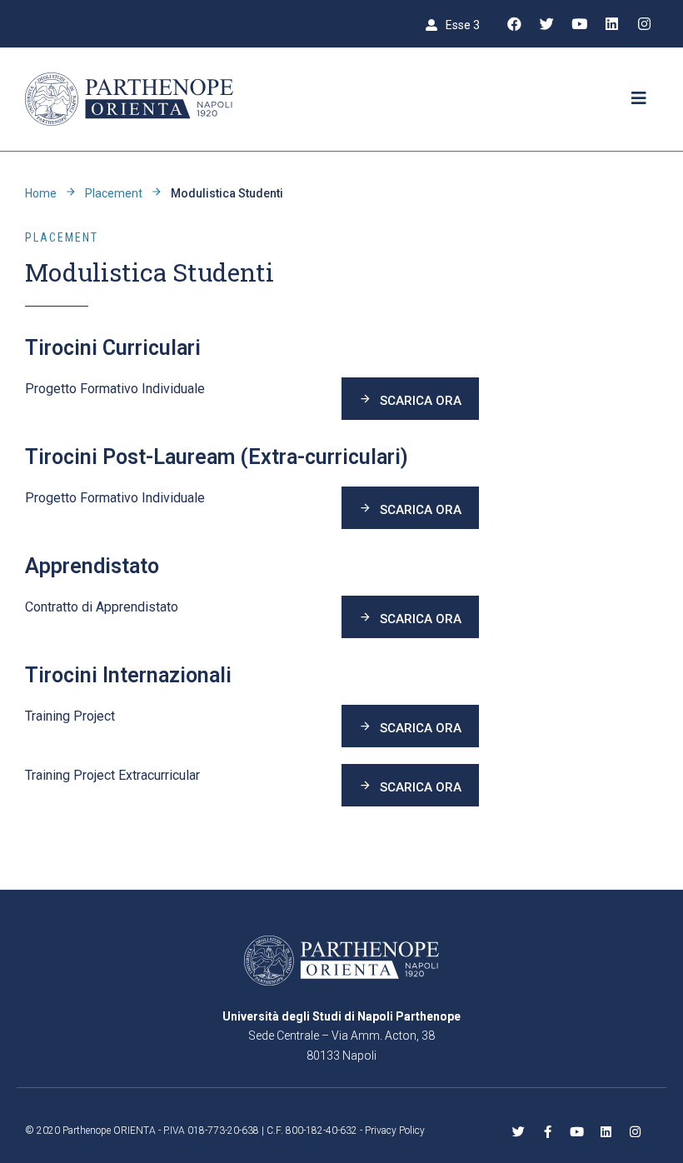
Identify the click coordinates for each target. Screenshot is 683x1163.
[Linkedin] (611, 24)
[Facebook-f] (547, 1132)
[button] (453, 24)
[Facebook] (514, 24)
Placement (113, 193)
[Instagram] (644, 24)
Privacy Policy (395, 1130)
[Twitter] (546, 24)
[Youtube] (579, 24)
